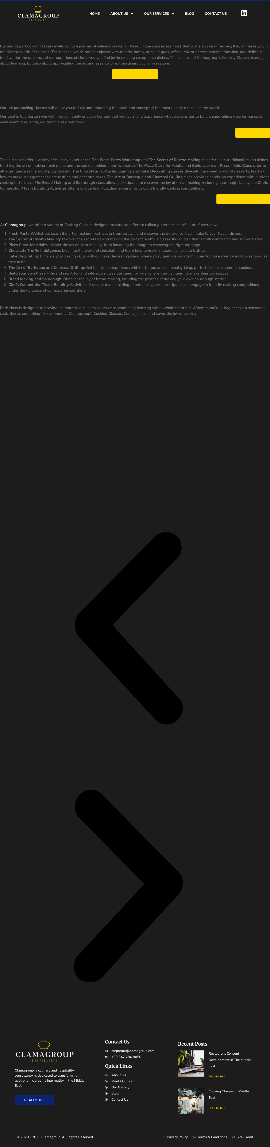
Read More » (217, 1076)
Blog (189, 13)
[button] (128, 629)
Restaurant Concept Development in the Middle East (230, 1060)
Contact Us (216, 13)
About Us (119, 13)
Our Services (156, 13)
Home (94, 13)
